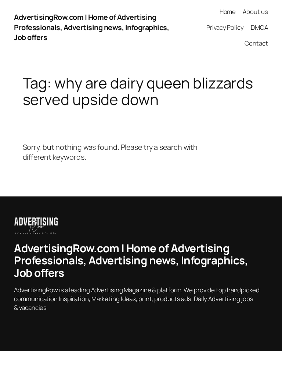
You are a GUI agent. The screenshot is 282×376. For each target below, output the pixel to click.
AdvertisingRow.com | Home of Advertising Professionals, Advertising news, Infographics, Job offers (91, 27)
